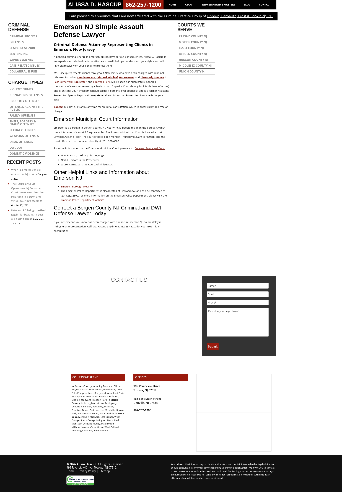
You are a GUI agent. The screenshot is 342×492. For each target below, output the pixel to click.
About (189, 4)
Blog (247, 4)
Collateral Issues (23, 71)
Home (172, 4)
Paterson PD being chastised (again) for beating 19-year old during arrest (28, 215)
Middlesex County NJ (195, 66)
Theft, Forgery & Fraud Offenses (23, 122)
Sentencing (19, 54)
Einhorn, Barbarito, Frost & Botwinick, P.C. (240, 16)
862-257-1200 (143, 4)
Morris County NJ (193, 42)
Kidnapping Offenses (26, 95)
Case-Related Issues (25, 66)
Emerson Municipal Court (150, 148)
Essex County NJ (191, 48)
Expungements (21, 60)
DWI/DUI (16, 148)
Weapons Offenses (24, 136)
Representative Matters (218, 4)
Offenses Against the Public (26, 108)
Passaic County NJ (193, 36)
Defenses (17, 42)
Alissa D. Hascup (94, 4)
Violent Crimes (21, 89)
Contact (265, 4)
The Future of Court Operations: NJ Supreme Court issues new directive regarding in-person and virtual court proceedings (27, 192)
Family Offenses (22, 115)
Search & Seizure (23, 48)
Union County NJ (192, 71)
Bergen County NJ (193, 54)
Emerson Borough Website (77, 186)
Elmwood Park (101, 82)
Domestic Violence (24, 153)
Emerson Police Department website (82, 200)
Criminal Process (23, 36)
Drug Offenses (21, 142)
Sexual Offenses (22, 130)
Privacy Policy (87, 471)
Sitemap (104, 471)
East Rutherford (63, 82)
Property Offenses (24, 101)
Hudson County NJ (193, 60)
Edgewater (80, 82)
